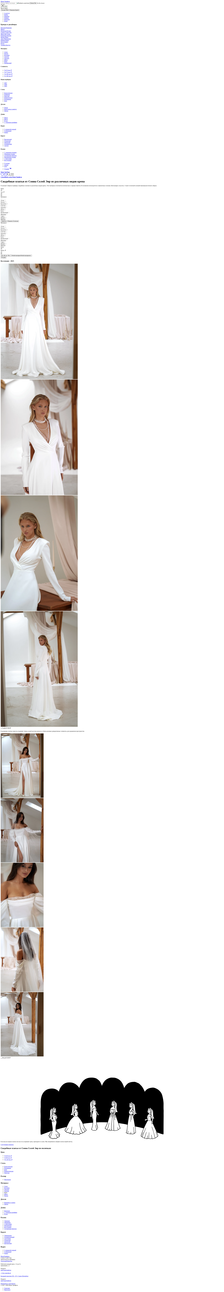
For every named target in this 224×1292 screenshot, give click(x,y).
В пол (6, 121)
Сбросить (3, 221)
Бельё (6, 21)
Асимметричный (9, 1237)
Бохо (5, 101)
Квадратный (8, 139)
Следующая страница (7, 1144)
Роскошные (7, 99)
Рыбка (6, 14)
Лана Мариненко (6, 39)
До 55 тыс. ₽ (8, 70)
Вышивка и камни (9, 1202)
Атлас (6, 52)
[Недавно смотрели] (5, 175)
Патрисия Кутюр (6, 31)
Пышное (6, 16)
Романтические (8, 1171)
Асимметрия (8, 144)
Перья (6, 107)
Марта (2, 29)
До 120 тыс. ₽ (8, 1159)
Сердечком (7, 1238)
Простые (6, 96)
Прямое (6, 18)
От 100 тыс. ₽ (8, 76)
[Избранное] (2, 175)
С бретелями (8, 159)
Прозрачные (7, 1225)
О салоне (7, 163)
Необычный (7, 63)
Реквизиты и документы (8, 1283)
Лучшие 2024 (4, 10)
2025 (5, 86)
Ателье (6, 165)
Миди (6, 119)
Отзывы (6, 169)
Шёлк (6, 60)
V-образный (7, 131)
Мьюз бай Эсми (5, 34)
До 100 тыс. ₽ (8, 74)
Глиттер (6, 56)
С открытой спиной (10, 129)
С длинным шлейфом (10, 122)
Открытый (7, 141)
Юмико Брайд (5, 40)
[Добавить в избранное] (1, 728)
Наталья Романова (6, 28)
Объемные (7, 1222)
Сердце (6, 145)
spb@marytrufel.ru (6, 1270)
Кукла (2, 43)
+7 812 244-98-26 (6, 1273)
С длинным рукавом (10, 152)
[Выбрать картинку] (6, 6)
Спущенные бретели (10, 155)
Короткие (7, 1211)
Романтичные (8, 97)
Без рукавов (7, 160)
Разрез (6, 132)
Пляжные (7, 94)
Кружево (7, 55)
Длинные (7, 1221)
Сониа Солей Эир (6, 32)
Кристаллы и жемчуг (10, 109)
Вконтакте (7, 1290)
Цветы (6, 111)
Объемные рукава (9, 154)
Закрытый (7, 142)
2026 (5, 84)
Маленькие (7, 1179)
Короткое (7, 19)
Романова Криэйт (14, 10)
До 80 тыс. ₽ (8, 1157)
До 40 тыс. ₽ (8, 1156)
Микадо (3, 219)
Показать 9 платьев (13, 221)
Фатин (6, 53)
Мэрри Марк (4, 37)
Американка (8, 1235)
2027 (5, 83)
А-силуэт (7, 13)
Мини (6, 117)
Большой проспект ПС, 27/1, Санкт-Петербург (14, 1276)
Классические (8, 93)
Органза (6, 58)
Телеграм (7, 1288)
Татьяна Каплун (5, 45)
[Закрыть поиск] (3, 6)
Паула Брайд (4, 42)
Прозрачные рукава (10, 157)
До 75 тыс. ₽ (8, 72)
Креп (5, 61)
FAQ (5, 166)
